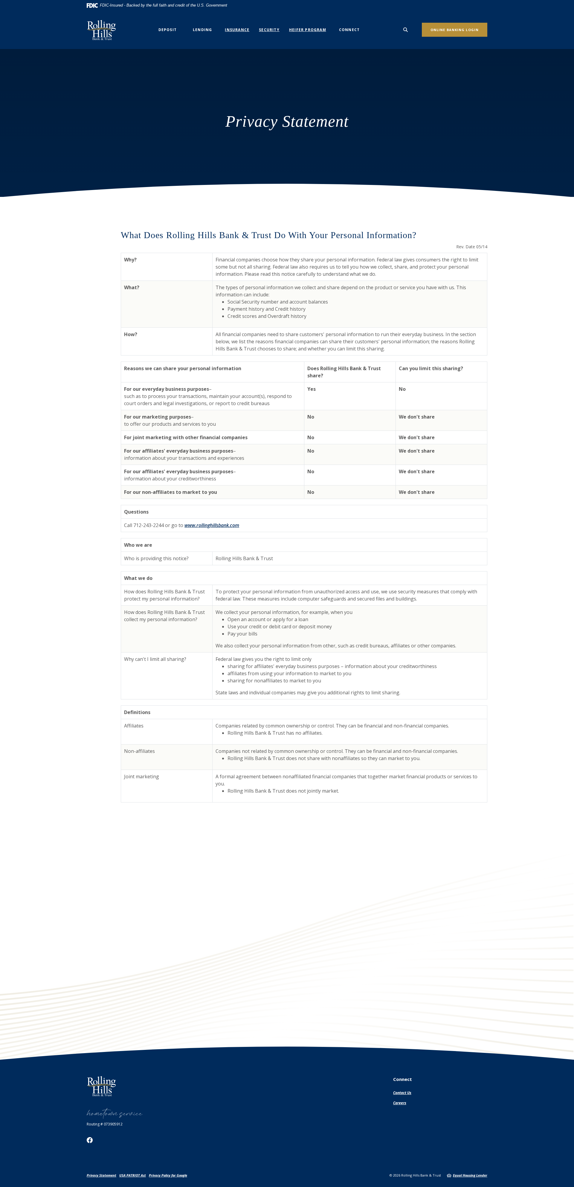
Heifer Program (307, 29)
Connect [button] (349, 29)
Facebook (90, 1140)
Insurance (237, 29)
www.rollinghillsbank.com (211, 525)
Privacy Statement (101, 1175)
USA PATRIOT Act (132, 1175)
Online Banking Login (454, 29)
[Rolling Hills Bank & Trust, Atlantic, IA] (103, 30)
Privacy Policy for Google (168, 1175)
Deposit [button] (167, 29)
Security (269, 29)
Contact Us (402, 1092)
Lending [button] (202, 29)
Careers (399, 1102)
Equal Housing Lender (470, 1175)
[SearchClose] (406, 29)
